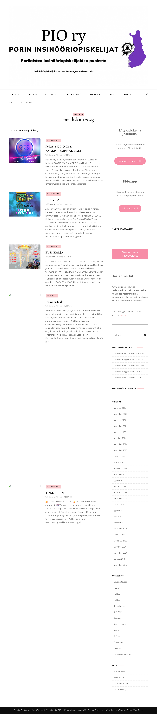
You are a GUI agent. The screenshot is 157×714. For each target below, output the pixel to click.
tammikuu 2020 (120, 553)
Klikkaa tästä (130, 208)
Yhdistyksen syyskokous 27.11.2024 (128, 371)
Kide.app (117, 618)
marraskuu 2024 (120, 426)
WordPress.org (120, 689)
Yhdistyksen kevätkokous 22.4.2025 (129, 365)
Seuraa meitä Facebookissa (130, 254)
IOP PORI (118, 612)
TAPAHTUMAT (95, 94)
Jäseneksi (32, 94)
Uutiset (113, 94)
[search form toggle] (147, 95)
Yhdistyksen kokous (122, 654)
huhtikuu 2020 (120, 535)
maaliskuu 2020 (120, 541)
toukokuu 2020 (120, 529)
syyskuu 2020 (119, 511)
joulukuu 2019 (119, 559)
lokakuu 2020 (119, 505)
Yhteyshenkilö (73, 94)
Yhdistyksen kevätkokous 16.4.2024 (129, 377)
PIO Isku (117, 636)
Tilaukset (52, 295)
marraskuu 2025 (120, 414)
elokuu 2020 (119, 517)
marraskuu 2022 (120, 474)
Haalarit (117, 588)
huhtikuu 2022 (120, 486)
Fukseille (129, 94)
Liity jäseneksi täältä (130, 161)
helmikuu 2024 (120, 438)
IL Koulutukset (120, 606)
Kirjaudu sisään (120, 671)
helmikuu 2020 (120, 547)
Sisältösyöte (119, 677)
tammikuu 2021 (120, 498)
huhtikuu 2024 (120, 432)
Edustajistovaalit (120, 582)
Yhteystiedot (52, 94)
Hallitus (117, 594)
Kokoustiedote (120, 624)
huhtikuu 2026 (120, 408)
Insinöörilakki (54, 302)
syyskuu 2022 (119, 480)
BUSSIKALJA (54, 252)
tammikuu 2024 (120, 444)
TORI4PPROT (55, 493)
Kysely (116, 630)
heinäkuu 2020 (120, 523)
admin (52, 155)
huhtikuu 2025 (120, 420)
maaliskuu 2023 (120, 468)
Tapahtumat (53, 140)
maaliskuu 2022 (120, 492)
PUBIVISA (52, 200)
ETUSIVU (16, 94)
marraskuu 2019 (120, 565)
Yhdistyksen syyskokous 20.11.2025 (128, 359)
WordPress (138, 710)
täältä (123, 315)
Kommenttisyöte (121, 683)
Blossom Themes (118, 710)
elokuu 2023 (119, 462)
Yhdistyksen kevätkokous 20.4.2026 (129, 353)
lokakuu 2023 (119, 456)
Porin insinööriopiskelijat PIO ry (50, 710)
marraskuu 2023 (120, 450)
